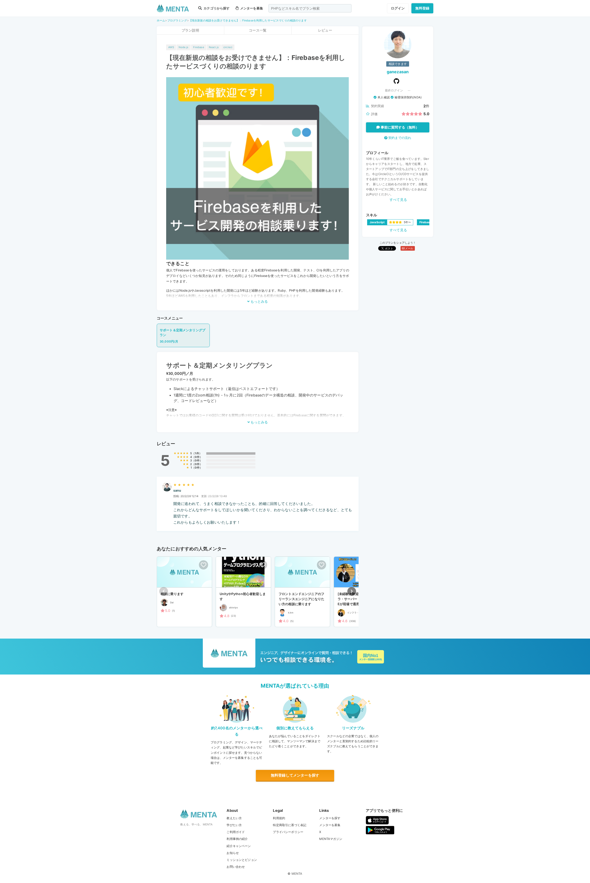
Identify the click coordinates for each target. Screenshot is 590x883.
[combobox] (309, 8)
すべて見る (398, 199)
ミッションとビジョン (242, 860)
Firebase (198, 47)
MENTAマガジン (330, 839)
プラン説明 (190, 30)
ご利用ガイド (236, 832)
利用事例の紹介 (237, 839)
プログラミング (177, 20)
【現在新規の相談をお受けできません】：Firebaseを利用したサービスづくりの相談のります (248, 20)
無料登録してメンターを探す (295, 775)
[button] (351, 591)
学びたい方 (234, 825)
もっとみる (259, 301)
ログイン (398, 8)
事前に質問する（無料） (399, 127)
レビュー (325, 30)
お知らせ (233, 853)
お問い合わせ (236, 866)
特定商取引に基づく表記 (289, 825)
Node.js (183, 47)
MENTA (297, 873)
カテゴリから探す (216, 8)
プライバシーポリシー (288, 832)
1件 (197, 453)
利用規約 (279, 818)
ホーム (161, 20)
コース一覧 (257, 30)
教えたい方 (234, 818)
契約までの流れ (399, 138)
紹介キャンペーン (239, 846)
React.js (214, 47)
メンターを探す (329, 818)
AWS (171, 47)
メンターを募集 (251, 8)
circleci (227, 47)
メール (408, 248)
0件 (197, 457)
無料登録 (422, 8)
